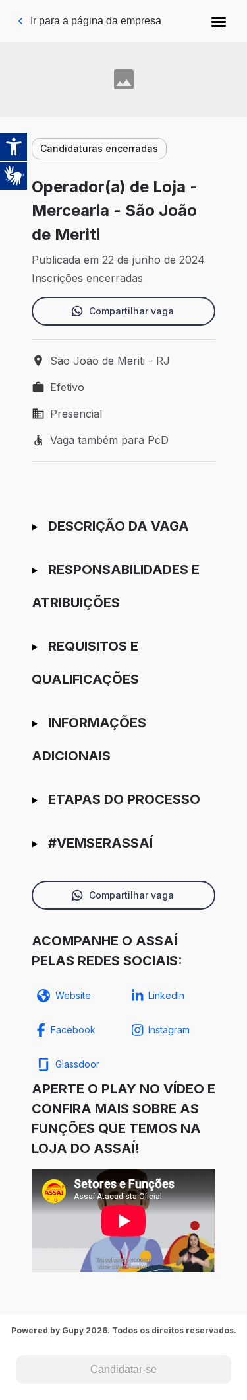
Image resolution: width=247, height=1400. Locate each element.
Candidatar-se (123, 1369)
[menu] (218, 21)
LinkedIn (166, 995)
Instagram (169, 1029)
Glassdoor (77, 1064)
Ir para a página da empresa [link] (95, 20)
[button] (218, 21)
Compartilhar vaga (131, 310)
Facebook (73, 1029)
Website (73, 995)
